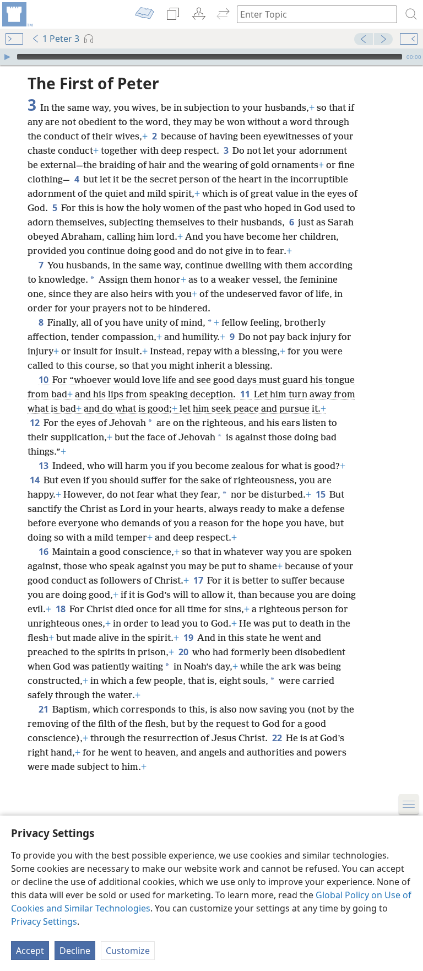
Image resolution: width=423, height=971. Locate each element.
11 (246, 394)
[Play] (7, 56)
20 (184, 652)
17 (199, 580)
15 (321, 494)
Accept (30, 951)
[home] (16, 14)
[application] (211, 56)
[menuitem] (16, 14)
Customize (128, 951)
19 (189, 638)
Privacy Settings (44, 921)
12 (35, 423)
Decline (74, 951)
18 (61, 609)
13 (44, 466)
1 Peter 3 (60, 39)
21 (44, 709)
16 (44, 552)
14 (35, 480)
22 (278, 738)
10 (44, 380)
